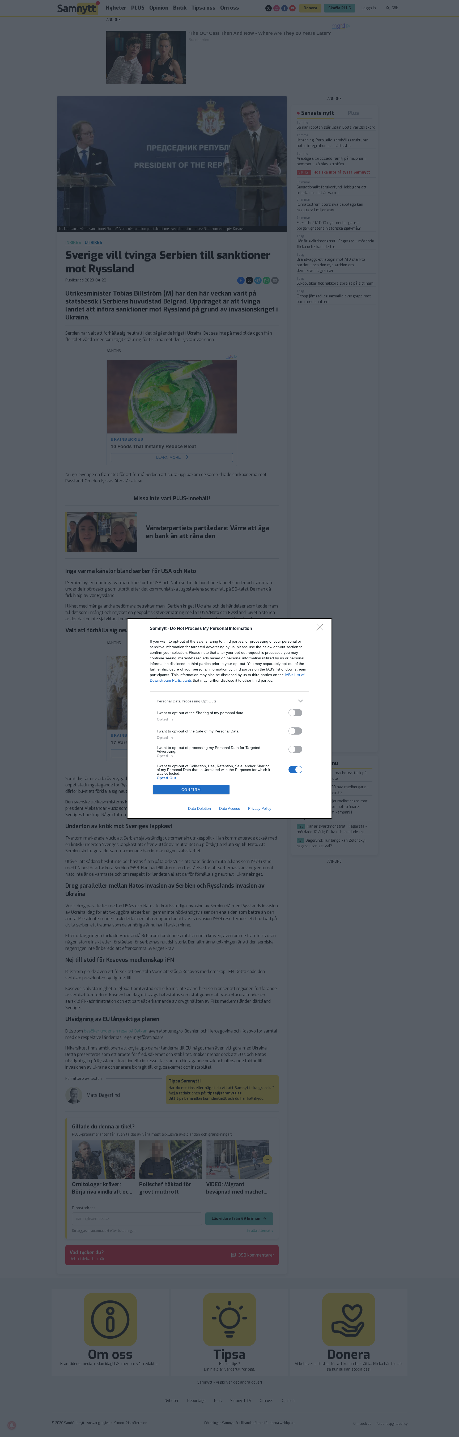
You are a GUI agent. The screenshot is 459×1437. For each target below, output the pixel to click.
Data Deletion (199, 808)
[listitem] (229, 701)
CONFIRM (191, 790)
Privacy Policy (259, 808)
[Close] (321, 629)
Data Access (229, 808)
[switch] (295, 712)
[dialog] (229, 718)
